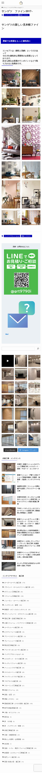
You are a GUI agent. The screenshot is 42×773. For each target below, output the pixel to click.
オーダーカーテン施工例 (14, 582)
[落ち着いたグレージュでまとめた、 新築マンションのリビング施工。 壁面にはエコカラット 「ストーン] (8, 427)
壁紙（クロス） (24, 15)
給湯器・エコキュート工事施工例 (17, 753)
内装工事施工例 (11, 730)
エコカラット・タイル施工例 (15, 659)
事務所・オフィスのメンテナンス (17, 609)
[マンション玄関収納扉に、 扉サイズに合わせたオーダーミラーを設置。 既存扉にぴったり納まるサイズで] (34, 414)
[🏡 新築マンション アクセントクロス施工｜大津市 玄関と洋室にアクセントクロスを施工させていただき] (34, 374)
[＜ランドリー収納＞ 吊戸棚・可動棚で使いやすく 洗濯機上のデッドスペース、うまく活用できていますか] (34, 387)
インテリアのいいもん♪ (11, 15)
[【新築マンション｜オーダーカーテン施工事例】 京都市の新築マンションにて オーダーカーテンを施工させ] (8, 440)
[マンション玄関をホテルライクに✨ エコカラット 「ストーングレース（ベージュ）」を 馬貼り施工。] (21, 427)
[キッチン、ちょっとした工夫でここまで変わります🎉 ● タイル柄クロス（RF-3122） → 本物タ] (21, 440)
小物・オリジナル (12, 712)
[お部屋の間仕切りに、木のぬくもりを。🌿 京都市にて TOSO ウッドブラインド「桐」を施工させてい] (8, 414)
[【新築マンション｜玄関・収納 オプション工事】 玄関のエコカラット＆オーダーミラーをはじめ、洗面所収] (21, 361)
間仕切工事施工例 (12, 645)
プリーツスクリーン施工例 (15, 636)
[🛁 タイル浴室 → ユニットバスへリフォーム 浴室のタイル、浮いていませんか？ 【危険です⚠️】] (34, 440)
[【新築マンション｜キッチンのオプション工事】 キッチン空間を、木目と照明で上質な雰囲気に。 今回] (8, 374)
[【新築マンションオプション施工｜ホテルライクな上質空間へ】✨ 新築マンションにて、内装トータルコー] (21, 374)
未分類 (8, 744)
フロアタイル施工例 (12, 681)
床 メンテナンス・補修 (14, 726)
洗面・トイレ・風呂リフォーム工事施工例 (20, 748)
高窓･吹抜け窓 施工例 (14, 761)
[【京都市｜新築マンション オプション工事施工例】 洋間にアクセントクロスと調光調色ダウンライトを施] (34, 427)
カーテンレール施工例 (13, 627)
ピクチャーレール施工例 (14, 632)
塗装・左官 (9, 694)
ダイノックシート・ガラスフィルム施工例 (20, 614)
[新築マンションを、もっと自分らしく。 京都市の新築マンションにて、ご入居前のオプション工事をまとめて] (8, 361)
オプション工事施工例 (13, 591)
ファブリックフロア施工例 (14, 676)
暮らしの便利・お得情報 (14, 739)
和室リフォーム (11, 690)
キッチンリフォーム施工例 (15, 663)
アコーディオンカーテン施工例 (16, 650)
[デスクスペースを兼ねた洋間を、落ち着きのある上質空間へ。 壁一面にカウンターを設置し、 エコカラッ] (34, 401)
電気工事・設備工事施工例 (15, 618)
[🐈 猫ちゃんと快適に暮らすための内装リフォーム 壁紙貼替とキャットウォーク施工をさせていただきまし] (8, 401)
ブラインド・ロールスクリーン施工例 (19, 587)
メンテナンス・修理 (13, 605)
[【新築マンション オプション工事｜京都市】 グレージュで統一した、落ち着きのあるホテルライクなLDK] (21, 401)
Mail (7, 334)
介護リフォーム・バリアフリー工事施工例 (20, 623)
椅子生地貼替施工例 (12, 708)
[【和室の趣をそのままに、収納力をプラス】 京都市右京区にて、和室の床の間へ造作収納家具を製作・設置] (8, 387)
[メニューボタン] (3, 3)
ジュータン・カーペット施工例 (16, 600)
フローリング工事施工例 (14, 685)
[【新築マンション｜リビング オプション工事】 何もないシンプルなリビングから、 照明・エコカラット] (34, 361)
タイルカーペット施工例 (14, 672)
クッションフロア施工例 (14, 667)
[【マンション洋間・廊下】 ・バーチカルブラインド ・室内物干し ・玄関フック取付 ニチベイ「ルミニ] (21, 414)
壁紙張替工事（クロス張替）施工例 (18, 703)
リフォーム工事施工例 (14, 596)
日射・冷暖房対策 (12, 735)
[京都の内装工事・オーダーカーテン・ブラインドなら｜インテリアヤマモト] (21, 3)
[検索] (38, 348)
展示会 (8, 717)
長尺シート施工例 (12, 757)
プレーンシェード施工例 (14, 641)
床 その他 (9, 721)
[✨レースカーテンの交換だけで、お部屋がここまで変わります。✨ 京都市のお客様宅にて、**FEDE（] (21, 387)
